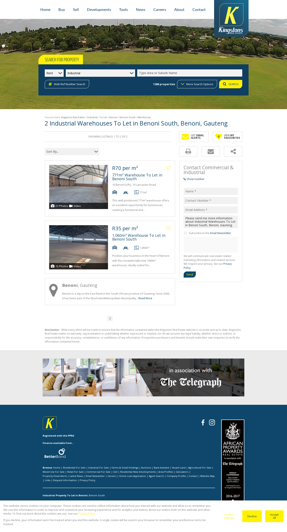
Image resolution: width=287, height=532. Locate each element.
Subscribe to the (210, 233)
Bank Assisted (161, 467)
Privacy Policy (87, 480)
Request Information (65, 480)
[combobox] (190, 73)
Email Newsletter (220, 233)
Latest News (76, 476)
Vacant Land (179, 467)
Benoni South (128, 117)
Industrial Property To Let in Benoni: (65, 495)
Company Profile (176, 476)
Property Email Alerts (55, 476)
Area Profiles (165, 471)
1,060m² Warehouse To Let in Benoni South (138, 237)
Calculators (182, 471)
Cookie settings (229, 516)
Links (47, 480)
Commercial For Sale (98, 471)
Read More (145, 298)
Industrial (92, 117)
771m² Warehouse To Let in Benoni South (137, 177)
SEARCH (233, 84)
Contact (193, 476)
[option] (200, 378)
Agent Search (156, 476)
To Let (103, 117)
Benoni (113, 117)
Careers (112, 476)
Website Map (207, 476)
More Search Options (199, 84)
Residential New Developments (138, 471)
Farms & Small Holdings (125, 467)
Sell (115, 471)
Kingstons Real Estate (73, 117)
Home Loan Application (132, 476)
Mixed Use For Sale (54, 471)
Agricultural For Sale (199, 467)
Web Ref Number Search (69, 84)
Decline (252, 516)
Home (56, 467)
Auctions (146, 467)
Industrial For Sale (98, 467)
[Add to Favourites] (168, 168)
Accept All (274, 516)
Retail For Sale (75, 471)
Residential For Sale (74, 467)
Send (189, 274)
